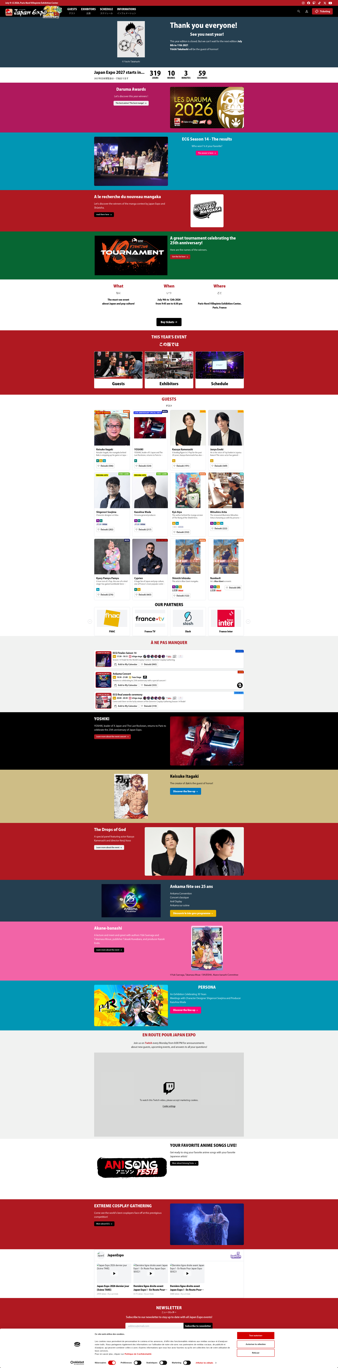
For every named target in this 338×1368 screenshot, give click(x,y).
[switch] (137, 1363)
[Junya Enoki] (226, 440)
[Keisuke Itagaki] (112, 440)
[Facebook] (308, 3)
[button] (72, 11)
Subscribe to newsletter (198, 1326)
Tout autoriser (255, 1335)
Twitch (149, 1043)
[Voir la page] (169, 659)
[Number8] (226, 569)
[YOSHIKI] (150, 440)
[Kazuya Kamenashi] (188, 440)
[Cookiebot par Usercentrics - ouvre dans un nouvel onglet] (77, 1363)
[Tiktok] (319, 3)
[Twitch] (314, 3)
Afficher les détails (204, 1363)
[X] (324, 3)
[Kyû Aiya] (188, 504)
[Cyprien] (150, 569)
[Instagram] (303, 3)
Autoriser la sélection (256, 1344)
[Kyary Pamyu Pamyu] (112, 569)
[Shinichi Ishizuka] (188, 569)
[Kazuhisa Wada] (150, 504)
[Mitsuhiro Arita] (226, 504)
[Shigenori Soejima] (112, 504)
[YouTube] (330, 3)
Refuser (255, 1353)
